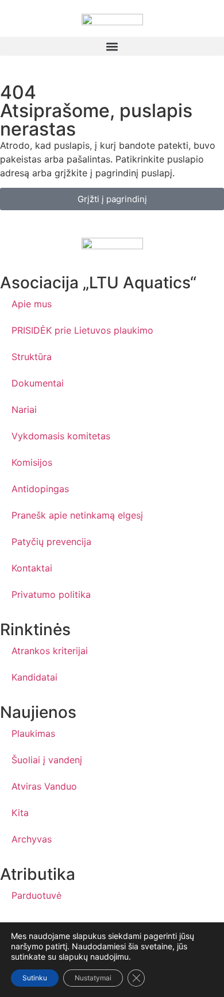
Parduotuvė (36, 895)
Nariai (24, 409)
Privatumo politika (51, 594)
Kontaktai (31, 568)
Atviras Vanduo (44, 786)
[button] (112, 46)
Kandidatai (34, 677)
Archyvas (31, 839)
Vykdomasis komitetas (60, 436)
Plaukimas (33, 733)
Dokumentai (37, 383)
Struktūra (31, 356)
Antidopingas (40, 488)
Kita (20, 812)
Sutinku (34, 977)
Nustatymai (93, 977)
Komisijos (31, 462)
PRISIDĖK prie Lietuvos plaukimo (82, 330)
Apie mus (31, 304)
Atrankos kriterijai (49, 650)
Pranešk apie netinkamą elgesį (77, 515)
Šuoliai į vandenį (46, 760)
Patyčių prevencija (51, 541)
